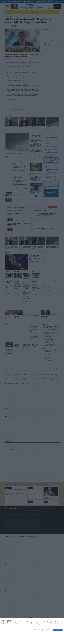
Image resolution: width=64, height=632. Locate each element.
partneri (5, 621)
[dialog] (32, 625)
